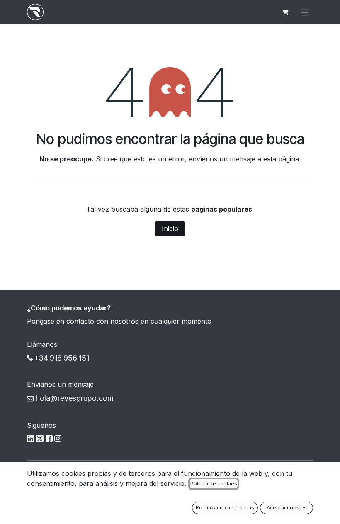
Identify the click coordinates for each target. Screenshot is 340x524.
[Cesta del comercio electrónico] (285, 12)
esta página (281, 159)
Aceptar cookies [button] (287, 508)
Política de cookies (213, 483)
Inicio (170, 228)
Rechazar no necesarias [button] (225, 508)
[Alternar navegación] (304, 12)
